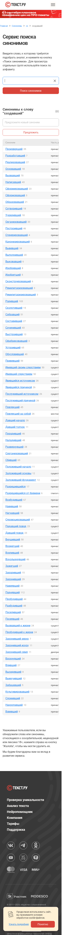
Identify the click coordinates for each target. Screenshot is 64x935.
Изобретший (13, 274)
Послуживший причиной (20, 400)
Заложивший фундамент (20, 479)
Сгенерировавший (16, 235)
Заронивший (13, 579)
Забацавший (13, 685)
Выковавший (13, 261)
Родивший (11, 301)
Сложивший (12, 698)
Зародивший (13, 572)
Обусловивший (14, 354)
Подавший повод (15, 526)
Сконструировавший (18, 281)
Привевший (12, 360)
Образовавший (14, 202)
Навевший (11, 506)
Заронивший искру (17, 645)
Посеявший (12, 618)
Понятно (43, 924)
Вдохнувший (13, 658)
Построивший (13, 228)
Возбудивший (13, 499)
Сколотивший (13, 307)
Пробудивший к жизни (19, 632)
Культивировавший (17, 691)
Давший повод (14, 532)
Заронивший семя (16, 652)
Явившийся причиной (18, 387)
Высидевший (13, 671)
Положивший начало (18, 466)
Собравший (12, 314)
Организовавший (16, 221)
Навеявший (12, 585)
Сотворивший (13, 208)
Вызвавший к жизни (17, 625)
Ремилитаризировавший (20, 294)
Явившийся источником (20, 380)
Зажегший (11, 566)
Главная (4, 26)
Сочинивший (13, 327)
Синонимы (17, 26)
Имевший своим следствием (23, 367)
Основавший (13, 168)
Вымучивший (13, 678)
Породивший (13, 433)
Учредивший (13, 215)
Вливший (11, 665)
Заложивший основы (18, 473)
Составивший (13, 321)
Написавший (13, 182)
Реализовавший (15, 162)
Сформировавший (16, 188)
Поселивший (13, 612)
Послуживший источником (21, 393)
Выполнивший (14, 254)
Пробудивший (14, 599)
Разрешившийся (15, 486)
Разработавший (15, 155)
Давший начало (15, 420)
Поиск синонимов (31, 90)
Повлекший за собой (18, 413)
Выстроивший (14, 334)
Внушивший (12, 539)
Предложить (30, 132)
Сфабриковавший (16, 340)
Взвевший (11, 711)
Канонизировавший (17, 241)
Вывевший (11, 248)
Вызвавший (12, 175)
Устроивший (13, 347)
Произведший (13, 149)
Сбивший (11, 460)
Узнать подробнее (19, 924)
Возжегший (12, 546)
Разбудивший (13, 605)
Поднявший (12, 592)
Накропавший (14, 705)
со (27, 26)
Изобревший (13, 268)
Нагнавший (12, 513)
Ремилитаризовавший (19, 288)
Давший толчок (15, 427)
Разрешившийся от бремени (22, 493)
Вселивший (12, 552)
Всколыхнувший (15, 559)
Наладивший (13, 440)
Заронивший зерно (17, 638)
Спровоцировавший (17, 519)
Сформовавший (15, 195)
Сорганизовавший (16, 453)
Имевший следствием (18, 374)
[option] (32, 14)
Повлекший (12, 407)
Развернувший (14, 446)
